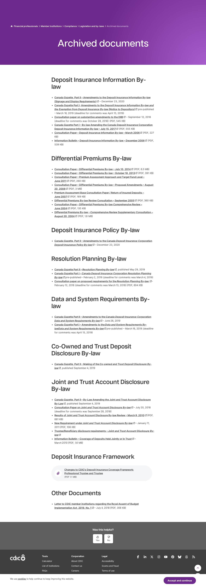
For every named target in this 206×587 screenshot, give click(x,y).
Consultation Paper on (92, 407)
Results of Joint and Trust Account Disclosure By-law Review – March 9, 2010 (99, 415)
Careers (75, 570)
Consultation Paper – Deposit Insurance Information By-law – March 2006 (97, 132)
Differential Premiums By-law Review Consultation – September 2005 (94, 200)
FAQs (44, 570)
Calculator (47, 561)
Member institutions (51, 26)
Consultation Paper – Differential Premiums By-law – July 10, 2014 (92, 169)
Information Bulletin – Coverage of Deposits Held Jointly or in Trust (93, 438)
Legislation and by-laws (91, 26)
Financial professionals (26, 26)
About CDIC (77, 561)
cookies (22, 579)
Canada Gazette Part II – (84, 269)
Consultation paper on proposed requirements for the (101, 281)
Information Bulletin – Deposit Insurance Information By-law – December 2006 (99, 140)
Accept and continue (180, 580)
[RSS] (193, 556)
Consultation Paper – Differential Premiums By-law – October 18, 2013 (94, 173)
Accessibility (108, 561)
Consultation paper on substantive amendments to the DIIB (88, 117)
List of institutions (50, 566)
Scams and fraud (110, 566)
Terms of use (108, 570)
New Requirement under (93, 423)
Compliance (70, 26)
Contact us (76, 566)
